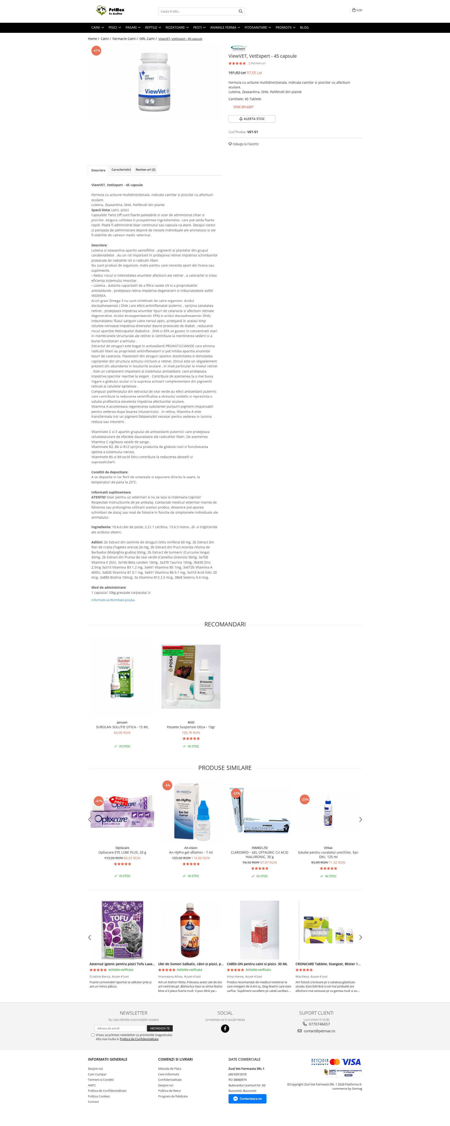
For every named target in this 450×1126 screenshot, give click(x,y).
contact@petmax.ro (319, 1030)
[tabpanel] (154, 82)
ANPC (92, 1085)
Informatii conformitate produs (113, 600)
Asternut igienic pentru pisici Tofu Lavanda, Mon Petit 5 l (135, 964)
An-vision (190, 848)
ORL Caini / (148, 38)
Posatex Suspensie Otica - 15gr (191, 727)
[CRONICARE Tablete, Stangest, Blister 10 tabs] (328, 930)
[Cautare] (240, 11)
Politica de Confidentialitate (139, 1039)
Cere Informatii (168, 1074)
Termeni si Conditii (101, 1079)
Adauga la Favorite (245, 144)
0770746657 (319, 1024)
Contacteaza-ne (251, 1098)
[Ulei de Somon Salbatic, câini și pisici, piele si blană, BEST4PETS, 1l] (191, 930)
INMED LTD (260, 848)
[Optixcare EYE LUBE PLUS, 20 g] (122, 811)
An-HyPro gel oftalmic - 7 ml (191, 852)
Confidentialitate (170, 1079)
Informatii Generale (107, 1059)
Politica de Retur (169, 1090)
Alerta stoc (254, 119)
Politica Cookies (99, 1096)
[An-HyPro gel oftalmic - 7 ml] (191, 811)
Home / (94, 38)
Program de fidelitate (173, 1096)
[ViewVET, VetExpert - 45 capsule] (154, 82)
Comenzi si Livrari (175, 1059)
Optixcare (122, 848)
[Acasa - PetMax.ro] (111, 11)
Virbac (328, 848)
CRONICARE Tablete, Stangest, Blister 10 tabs (332, 964)
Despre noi (95, 1068)
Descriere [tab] (98, 170)
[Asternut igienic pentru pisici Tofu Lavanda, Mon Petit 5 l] (122, 930)
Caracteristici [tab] (121, 169)
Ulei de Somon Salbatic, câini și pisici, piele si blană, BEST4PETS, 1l (211, 964)
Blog (304, 27)
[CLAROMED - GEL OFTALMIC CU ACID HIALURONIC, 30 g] (260, 811)
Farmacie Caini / (125, 38)
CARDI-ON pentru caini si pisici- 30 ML (257, 964)
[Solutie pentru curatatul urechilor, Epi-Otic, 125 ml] (328, 811)
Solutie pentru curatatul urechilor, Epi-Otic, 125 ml (328, 854)
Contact (93, 1102)
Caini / (106, 38)
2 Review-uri (256, 63)
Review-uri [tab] (145, 169)
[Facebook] (225, 1028)
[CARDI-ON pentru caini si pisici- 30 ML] (259, 930)
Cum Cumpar (97, 1074)
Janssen (122, 722)
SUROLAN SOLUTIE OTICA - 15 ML (122, 727)
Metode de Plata (169, 1068)
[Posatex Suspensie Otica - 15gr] (191, 677)
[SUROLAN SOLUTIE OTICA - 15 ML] (122, 677)
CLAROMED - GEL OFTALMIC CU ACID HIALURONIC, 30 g (259, 854)
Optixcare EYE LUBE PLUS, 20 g (122, 852)
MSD (191, 722)
